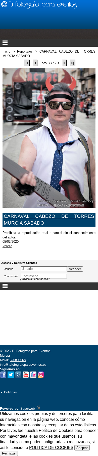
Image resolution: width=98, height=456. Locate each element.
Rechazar (9, 453)
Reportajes (25, 51)
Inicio (6, 51)
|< (26, 63)
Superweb (27, 408)
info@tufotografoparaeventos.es (23, 364)
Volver (7, 246)
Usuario (8, 268)
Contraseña (11, 276)
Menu (49, 43)
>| (72, 63)
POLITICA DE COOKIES (51, 447)
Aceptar (82, 448)
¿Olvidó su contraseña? (35, 278)
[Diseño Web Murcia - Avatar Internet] (38, 408)
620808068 (18, 360)
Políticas (10, 392)
